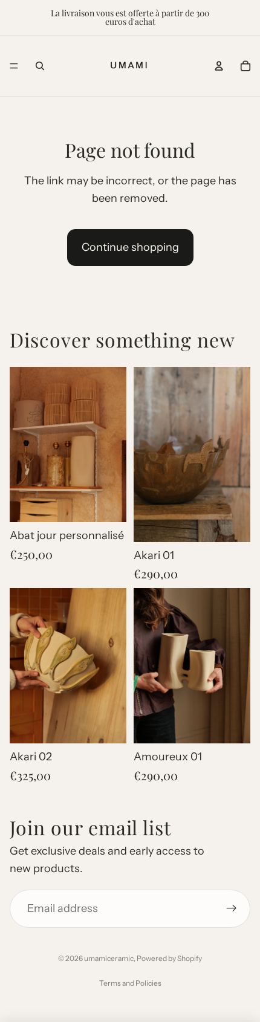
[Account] (219, 66)
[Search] (40, 66)
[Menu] (14, 66)
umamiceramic (109, 958)
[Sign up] (231, 908)
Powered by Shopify (169, 958)
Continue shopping (130, 247)
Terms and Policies (130, 983)
